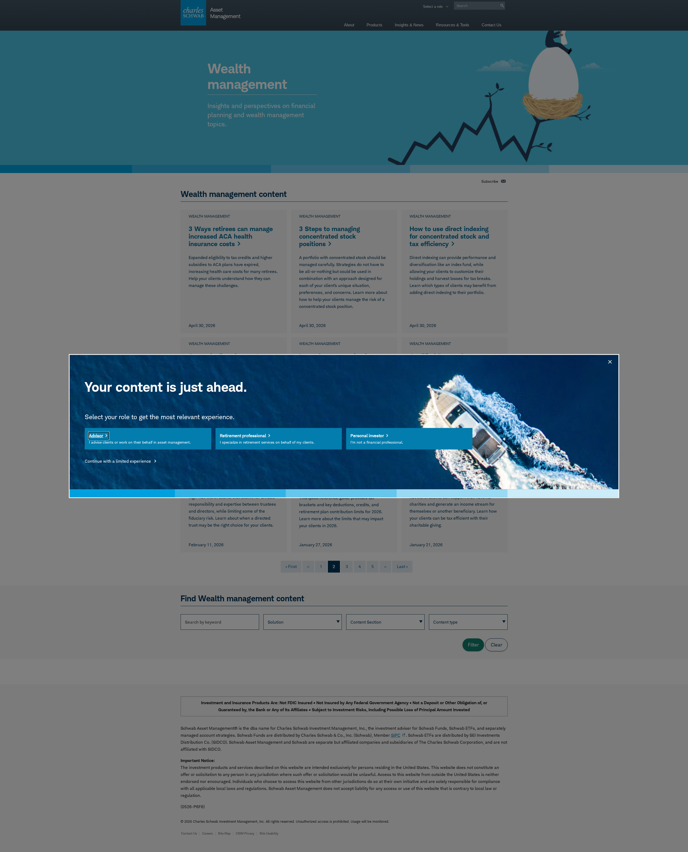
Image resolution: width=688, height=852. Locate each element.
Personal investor (367, 435)
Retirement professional (243, 435)
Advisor (96, 435)
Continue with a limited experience (118, 461)
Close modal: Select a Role (609, 360)
